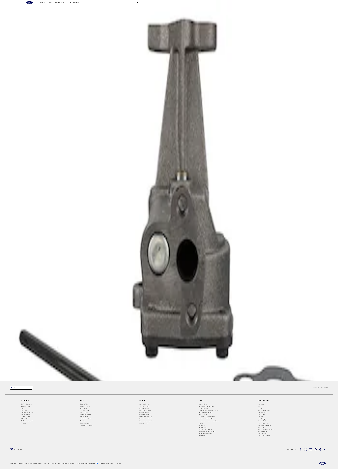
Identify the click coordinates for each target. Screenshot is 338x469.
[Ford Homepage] (322, 463)
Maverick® (324, 388)
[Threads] (320, 449)
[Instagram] (316, 449)
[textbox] (21, 388)
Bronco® (316, 388)
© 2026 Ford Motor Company (17, 463)
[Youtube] (310, 449)
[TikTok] (325, 449)
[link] (27, 463)
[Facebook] (301, 449)
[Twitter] (305, 449)
